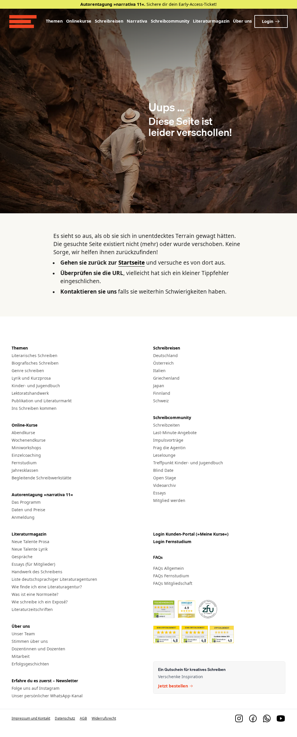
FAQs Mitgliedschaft (172, 583)
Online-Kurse (24, 425)
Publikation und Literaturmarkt (42, 400)
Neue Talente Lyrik (30, 549)
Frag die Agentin (169, 447)
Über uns (242, 21)
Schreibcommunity (170, 21)
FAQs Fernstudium (171, 575)
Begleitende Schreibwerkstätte (41, 478)
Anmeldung (23, 517)
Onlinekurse (78, 21)
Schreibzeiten (166, 425)
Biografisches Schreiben (35, 363)
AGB (83, 718)
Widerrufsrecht (104, 718)
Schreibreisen (109, 21)
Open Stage (164, 478)
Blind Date (163, 470)
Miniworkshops (26, 447)
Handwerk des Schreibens (37, 571)
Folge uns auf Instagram (35, 688)
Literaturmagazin (211, 21)
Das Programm (26, 502)
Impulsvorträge (168, 440)
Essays (159, 493)
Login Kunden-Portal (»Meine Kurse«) (191, 534)
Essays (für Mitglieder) (33, 564)
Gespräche (22, 556)
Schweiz (161, 400)
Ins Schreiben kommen (34, 408)
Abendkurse (23, 432)
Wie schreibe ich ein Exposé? (40, 602)
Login (267, 21)
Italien (159, 370)
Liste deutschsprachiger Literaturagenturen (54, 579)
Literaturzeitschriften (32, 609)
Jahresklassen (25, 470)
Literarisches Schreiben (34, 355)
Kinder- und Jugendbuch (36, 385)
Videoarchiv (164, 485)
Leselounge (164, 455)
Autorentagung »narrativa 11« (42, 494)
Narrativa (137, 21)
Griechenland (166, 378)
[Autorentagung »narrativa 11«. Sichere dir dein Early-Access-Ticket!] (148, 4)
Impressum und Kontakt (31, 718)
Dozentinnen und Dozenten (38, 649)
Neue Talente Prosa (30, 541)
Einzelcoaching (26, 455)
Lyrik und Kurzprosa (31, 378)
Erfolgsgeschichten (30, 664)
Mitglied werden (169, 500)
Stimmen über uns (30, 641)
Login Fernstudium (172, 541)
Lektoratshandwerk (30, 393)
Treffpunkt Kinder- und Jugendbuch (188, 462)
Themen (54, 21)
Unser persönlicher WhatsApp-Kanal (47, 695)
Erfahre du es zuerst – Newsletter (45, 680)
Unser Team (23, 633)
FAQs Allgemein (168, 568)
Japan (158, 385)
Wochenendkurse (29, 440)
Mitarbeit (21, 656)
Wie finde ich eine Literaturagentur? (47, 586)
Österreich (163, 363)
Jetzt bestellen (173, 686)
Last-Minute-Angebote (175, 432)
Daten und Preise (28, 509)
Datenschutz (65, 718)
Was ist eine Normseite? (35, 594)
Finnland (161, 393)
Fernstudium (24, 462)
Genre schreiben (28, 370)
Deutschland (165, 355)
